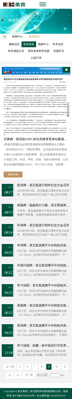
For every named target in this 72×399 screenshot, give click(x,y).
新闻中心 (17, 36)
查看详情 (13, 174)
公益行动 (36, 57)
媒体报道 (28, 44)
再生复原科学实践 (39, 51)
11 (65, 366)
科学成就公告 (16, 51)
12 (9, 375)
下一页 (29, 375)
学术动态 (58, 44)
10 (56, 366)
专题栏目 (58, 51)
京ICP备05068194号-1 (24, 395)
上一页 (10, 366)
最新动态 (14, 44)
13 (18, 375)
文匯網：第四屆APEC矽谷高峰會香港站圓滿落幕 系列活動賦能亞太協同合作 (36, 139)
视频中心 (43, 44)
